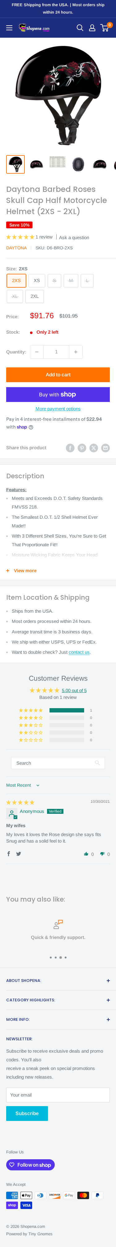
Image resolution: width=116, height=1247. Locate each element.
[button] (21, 236)
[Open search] (80, 27)
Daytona (16, 247)
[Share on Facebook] (70, 447)
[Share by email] (105, 447)
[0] (105, 28)
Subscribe (27, 1113)
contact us (79, 652)
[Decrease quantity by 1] (36, 351)
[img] (20, 802)
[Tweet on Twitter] (93, 447)
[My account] (92, 27)
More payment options (58, 408)
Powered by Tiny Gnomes (29, 1234)
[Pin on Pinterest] (82, 447)
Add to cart (58, 374)
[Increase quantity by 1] (75, 351)
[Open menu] (9, 27)
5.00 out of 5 (74, 690)
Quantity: (16, 351)
